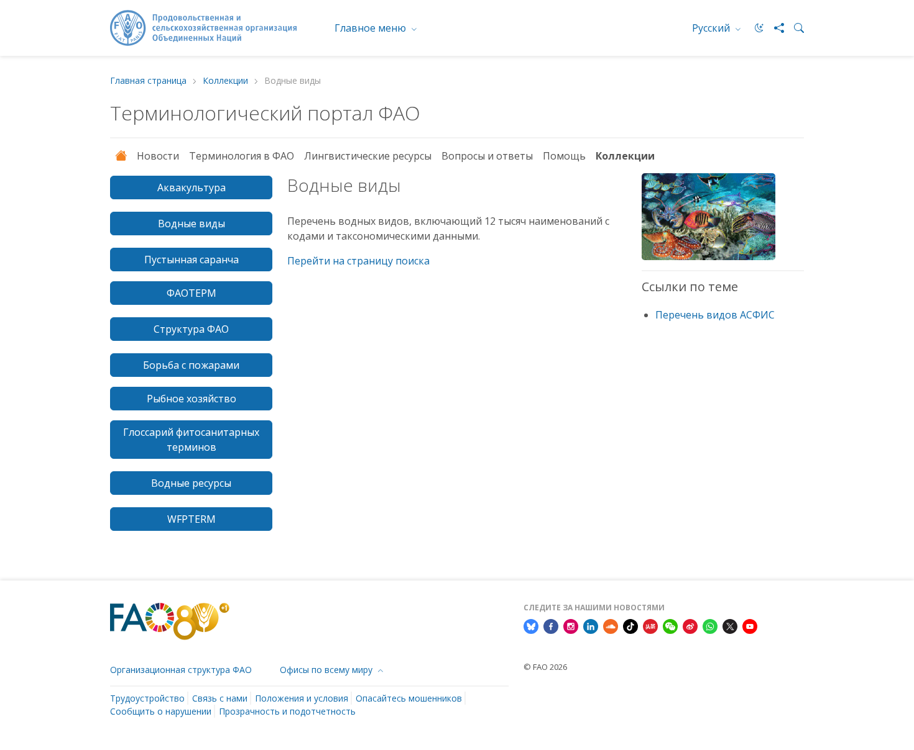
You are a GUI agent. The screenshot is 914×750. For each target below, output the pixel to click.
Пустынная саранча (191, 259)
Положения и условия (301, 698)
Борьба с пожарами (191, 365)
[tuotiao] (650, 626)
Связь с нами (219, 698)
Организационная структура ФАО (181, 669)
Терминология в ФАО (241, 156)
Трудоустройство (147, 698)
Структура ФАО (191, 329)
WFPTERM (191, 519)
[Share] (774, 28)
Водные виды (191, 223)
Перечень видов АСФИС (715, 315)
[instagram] (570, 626)
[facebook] (550, 626)
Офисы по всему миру (327, 669)
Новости (158, 156)
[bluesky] (531, 626)
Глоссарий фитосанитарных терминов (191, 439)
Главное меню (372, 28)
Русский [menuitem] (712, 28)
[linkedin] (590, 626)
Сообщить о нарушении (160, 711)
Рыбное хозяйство (191, 398)
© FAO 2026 (545, 666)
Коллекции (225, 81)
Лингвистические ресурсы (368, 156)
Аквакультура (191, 187)
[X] (729, 626)
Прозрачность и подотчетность (287, 711)
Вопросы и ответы (487, 156)
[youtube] (749, 626)
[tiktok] (630, 626)
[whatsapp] (710, 626)
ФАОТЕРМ (191, 293)
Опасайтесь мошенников (409, 698)
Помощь (564, 156)
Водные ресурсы (191, 483)
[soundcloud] (610, 626)
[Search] (794, 28)
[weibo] (690, 626)
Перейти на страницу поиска (358, 261)
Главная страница (148, 81)
